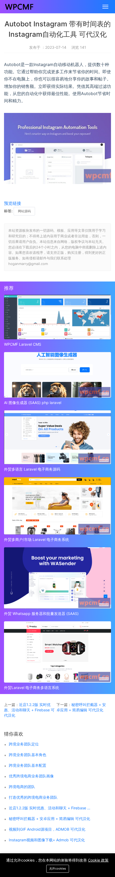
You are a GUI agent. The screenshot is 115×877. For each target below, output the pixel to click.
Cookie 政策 (98, 860)
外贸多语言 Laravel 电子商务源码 (32, 469)
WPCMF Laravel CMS (22, 344)
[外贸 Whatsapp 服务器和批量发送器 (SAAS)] (57, 578)
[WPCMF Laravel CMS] (57, 317)
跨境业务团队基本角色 (27, 755)
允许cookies (57, 868)
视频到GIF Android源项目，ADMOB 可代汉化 (47, 829)
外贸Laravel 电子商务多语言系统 (31, 687)
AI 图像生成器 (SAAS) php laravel (32, 402)
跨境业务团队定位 (24, 744)
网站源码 (24, 211)
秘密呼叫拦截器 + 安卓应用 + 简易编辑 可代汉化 (49, 819)
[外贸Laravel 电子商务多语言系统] (57, 652)
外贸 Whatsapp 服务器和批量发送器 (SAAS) (41, 613)
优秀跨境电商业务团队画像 (31, 776)
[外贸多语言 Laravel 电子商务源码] (57, 437)
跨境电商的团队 (22, 787)
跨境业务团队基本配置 (27, 765)
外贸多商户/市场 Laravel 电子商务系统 (36, 539)
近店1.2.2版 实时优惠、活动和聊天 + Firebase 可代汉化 (29, 709)
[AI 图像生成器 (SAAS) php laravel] (57, 375)
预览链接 (12, 203)
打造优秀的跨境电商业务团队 (33, 797)
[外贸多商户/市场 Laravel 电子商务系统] (57, 506)
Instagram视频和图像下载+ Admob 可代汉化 (47, 840)
